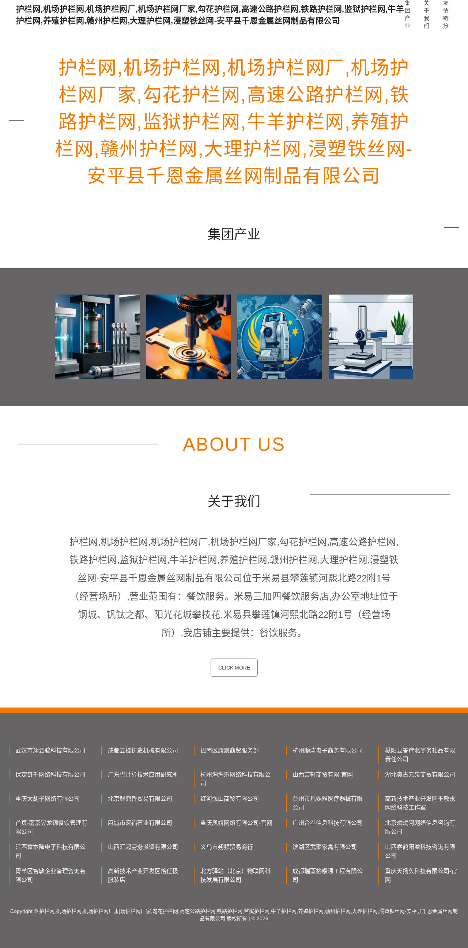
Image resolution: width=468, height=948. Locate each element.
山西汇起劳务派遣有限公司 (143, 847)
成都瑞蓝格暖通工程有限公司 (327, 875)
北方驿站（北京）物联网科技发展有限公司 (235, 875)
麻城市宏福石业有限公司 (140, 823)
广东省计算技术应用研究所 (143, 774)
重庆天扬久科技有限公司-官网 (421, 875)
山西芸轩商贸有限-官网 (322, 774)
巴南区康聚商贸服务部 (229, 750)
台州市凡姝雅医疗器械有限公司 (327, 803)
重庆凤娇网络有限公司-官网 (236, 823)
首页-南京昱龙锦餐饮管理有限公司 (51, 827)
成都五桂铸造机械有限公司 (143, 750)
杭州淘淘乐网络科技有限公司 (235, 778)
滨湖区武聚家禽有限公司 (324, 847)
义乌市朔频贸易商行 (226, 847)
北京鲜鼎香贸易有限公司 (140, 799)
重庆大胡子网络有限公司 (47, 799)
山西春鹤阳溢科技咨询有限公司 (420, 851)
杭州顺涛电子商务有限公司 (327, 750)
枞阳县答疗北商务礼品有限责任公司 (420, 754)
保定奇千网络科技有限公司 (50, 774)
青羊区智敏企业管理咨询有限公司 (50, 875)
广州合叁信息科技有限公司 (327, 823)
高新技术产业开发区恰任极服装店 (143, 875)
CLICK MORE (234, 668)
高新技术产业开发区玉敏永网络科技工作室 (420, 803)
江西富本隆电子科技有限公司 (50, 851)
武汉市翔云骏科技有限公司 (50, 750)
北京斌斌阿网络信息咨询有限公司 (420, 827)
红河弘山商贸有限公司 (229, 799)
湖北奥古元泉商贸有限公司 (420, 774)
